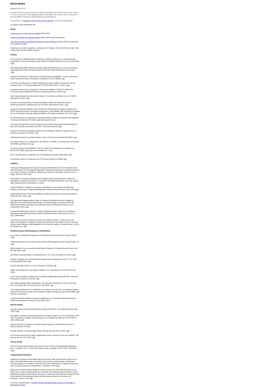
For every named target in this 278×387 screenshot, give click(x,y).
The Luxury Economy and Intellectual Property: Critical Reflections (33, 42)
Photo (16, 25)
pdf (12, 63)
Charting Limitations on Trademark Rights (25, 38)
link (57, 366)
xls (32, 144)
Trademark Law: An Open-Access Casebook (38, 21)
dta (20, 294)
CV (11, 25)
